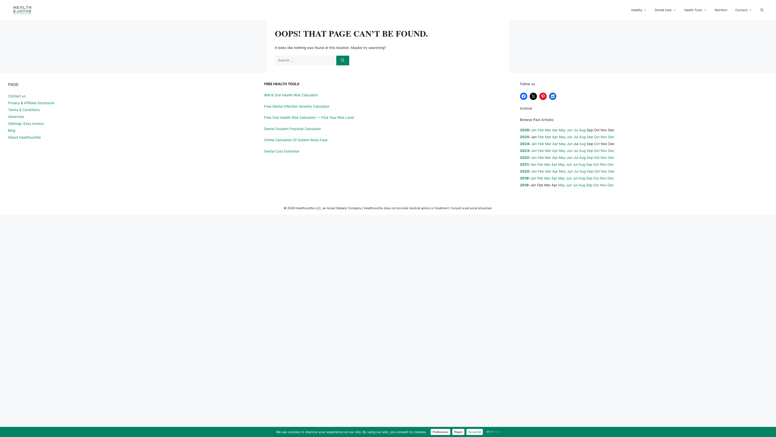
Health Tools (693, 10)
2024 (524, 144)
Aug (582, 130)
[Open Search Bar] (762, 10)
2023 (524, 151)
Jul (576, 130)
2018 (524, 185)
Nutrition (721, 10)
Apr (555, 130)
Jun (570, 130)
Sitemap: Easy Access (26, 124)
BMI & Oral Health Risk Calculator (291, 95)
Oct (597, 137)
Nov (604, 137)
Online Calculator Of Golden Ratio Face (296, 140)
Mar (548, 130)
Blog (11, 130)
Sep (590, 137)
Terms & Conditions (24, 110)
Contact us (17, 96)
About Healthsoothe (24, 137)
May (562, 130)
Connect (741, 10)
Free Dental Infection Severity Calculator (296, 106)
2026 (524, 130)
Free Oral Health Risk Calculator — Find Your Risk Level (309, 118)
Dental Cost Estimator (281, 151)
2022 (524, 158)
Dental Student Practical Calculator (292, 129)
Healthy (636, 10)
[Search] (342, 60)
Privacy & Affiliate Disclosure (31, 103)
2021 (524, 164)
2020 (524, 171)
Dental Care (663, 10)
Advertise (16, 117)
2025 (524, 137)
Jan (534, 130)
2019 (524, 178)
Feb (541, 130)
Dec (611, 137)
